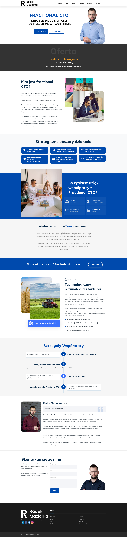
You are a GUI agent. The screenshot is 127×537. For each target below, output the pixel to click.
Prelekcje (90, 3)
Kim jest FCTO (41, 31)
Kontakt (98, 3)
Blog (67, 3)
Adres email (53, 470)
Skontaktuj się (56, 31)
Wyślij (55, 490)
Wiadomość (53, 477)
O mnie (82, 3)
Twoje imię (53, 464)
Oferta (51, 521)
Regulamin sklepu (84, 523)
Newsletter (59, 3)
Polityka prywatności (55, 523)
